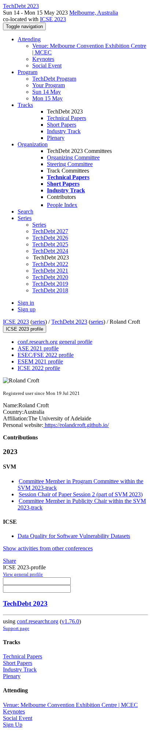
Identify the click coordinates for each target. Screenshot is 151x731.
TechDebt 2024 (50, 251)
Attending (29, 39)
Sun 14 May (46, 92)
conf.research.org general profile (55, 342)
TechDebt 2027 (50, 231)
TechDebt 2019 (50, 284)
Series (39, 225)
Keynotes (43, 59)
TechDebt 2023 (69, 322)
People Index (62, 205)
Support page (16, 628)
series (38, 322)
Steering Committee (70, 164)
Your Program (48, 85)
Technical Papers (66, 118)
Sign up (27, 309)
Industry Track (64, 131)
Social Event (47, 65)
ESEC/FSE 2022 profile (46, 355)
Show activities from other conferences (48, 548)
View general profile (23, 574)
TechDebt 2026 (50, 238)
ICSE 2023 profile (24, 329)
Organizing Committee (73, 157)
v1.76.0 (70, 621)
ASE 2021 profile (38, 348)
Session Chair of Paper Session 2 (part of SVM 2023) (81, 494)
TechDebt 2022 (50, 264)
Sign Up (12, 725)
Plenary (56, 138)
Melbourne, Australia (93, 12)
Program (27, 72)
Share (9, 561)
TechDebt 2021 (50, 271)
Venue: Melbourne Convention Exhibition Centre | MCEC (70, 705)
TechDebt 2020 (50, 277)
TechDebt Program (54, 79)
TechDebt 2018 (50, 290)
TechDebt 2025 (50, 244)
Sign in (26, 303)
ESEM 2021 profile (40, 361)
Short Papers (61, 125)
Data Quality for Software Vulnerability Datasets (74, 536)
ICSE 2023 (53, 19)
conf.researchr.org (37, 621)
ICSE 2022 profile (39, 368)
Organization (33, 144)
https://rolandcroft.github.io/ (76, 425)
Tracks (25, 105)
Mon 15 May (47, 98)
